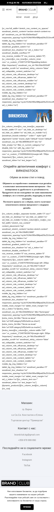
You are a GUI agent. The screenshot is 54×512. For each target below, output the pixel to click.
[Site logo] (27, 9)
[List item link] (27, 435)
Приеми (27, 507)
